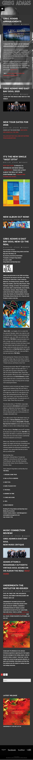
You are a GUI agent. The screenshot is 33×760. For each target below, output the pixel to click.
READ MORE (14, 69)
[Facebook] (12, 750)
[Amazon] (3, 750)
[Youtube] (29, 750)
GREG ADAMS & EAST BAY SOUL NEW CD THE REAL (16, 241)
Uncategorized (25, 24)
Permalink (17, 24)
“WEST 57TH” (8, 170)
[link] (8, 165)
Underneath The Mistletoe (12, 726)
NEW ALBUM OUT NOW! (16, 217)
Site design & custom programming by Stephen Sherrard (16, 757)
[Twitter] (21, 750)
